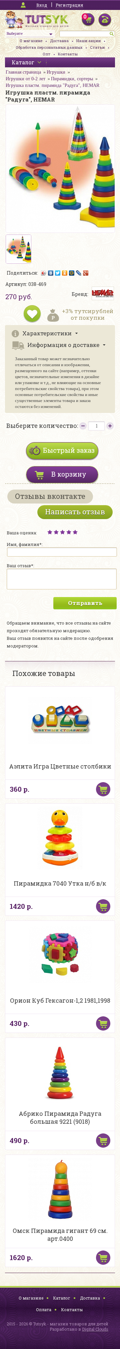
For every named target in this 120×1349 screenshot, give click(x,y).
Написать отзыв (75, 511)
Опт (46, 53)
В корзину (68, 474)
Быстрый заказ (69, 450)
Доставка (59, 40)
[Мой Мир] (71, 273)
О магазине (31, 40)
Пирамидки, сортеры (72, 78)
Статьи (97, 47)
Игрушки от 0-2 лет (25, 78)
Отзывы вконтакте (50, 496)
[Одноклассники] (64, 273)
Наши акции (88, 40)
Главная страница (23, 72)
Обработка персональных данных (49, 47)
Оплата (43, 1309)
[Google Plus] (85, 273)
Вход (41, 5)
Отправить (85, 603)
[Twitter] (57, 273)
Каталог (61, 1298)
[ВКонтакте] (50, 273)
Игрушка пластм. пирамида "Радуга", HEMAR (52, 85)
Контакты (68, 53)
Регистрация (69, 5)
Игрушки (56, 72)
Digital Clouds (95, 1329)
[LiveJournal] (78, 273)
